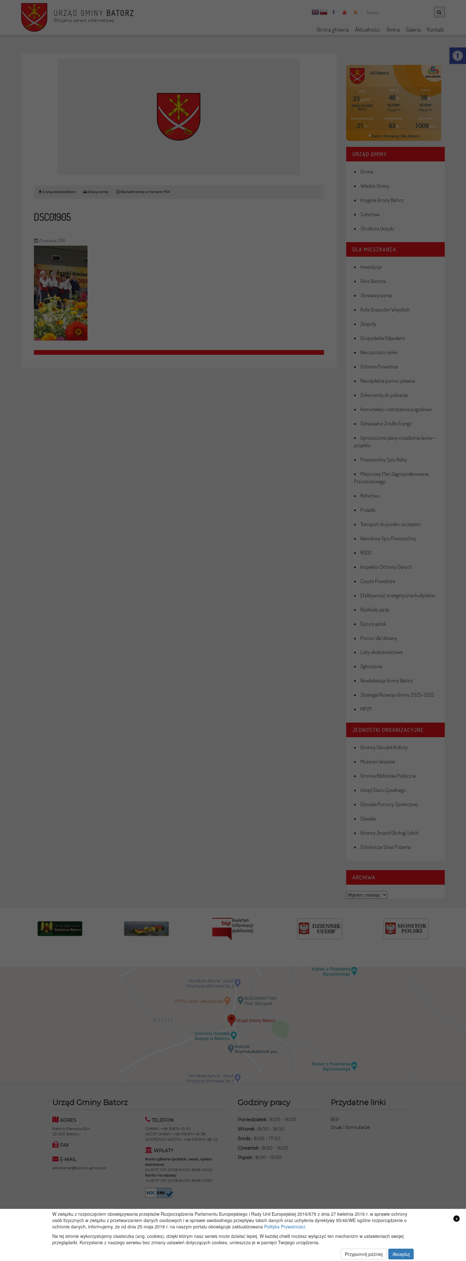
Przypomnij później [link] (364, 1254)
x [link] (457, 1218)
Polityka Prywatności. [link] (285, 1226)
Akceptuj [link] (401, 1254)
